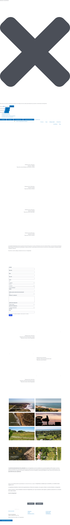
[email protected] (11, 511)
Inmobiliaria (55, 124)
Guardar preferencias (28, 119)
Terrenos (41, 121)
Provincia (10, 284)
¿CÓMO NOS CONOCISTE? (13, 302)
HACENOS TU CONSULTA (13, 295)
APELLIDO (10, 270)
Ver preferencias (18, 119)
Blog (60, 124)
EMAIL (10, 273)
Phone (10, 310)
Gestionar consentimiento (6, 520)
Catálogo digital (52, 121)
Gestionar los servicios (6, 114)
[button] (35, 52)
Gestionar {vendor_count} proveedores (8, 115)
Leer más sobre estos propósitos (7, 117)
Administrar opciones (5, 113)
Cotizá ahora (58, 121)
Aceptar (3, 119)
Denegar (10, 119)
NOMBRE (10, 267)
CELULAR (10, 276)
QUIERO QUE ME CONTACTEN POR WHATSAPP (16, 292)
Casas (46, 121)
